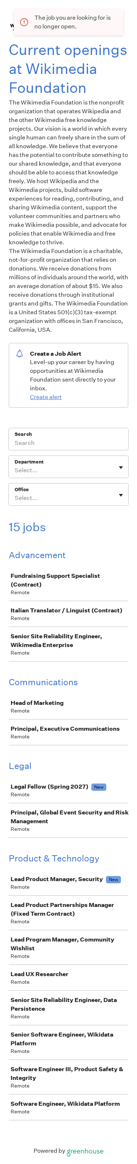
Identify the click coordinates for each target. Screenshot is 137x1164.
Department (29, 462)
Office (22, 489)
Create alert (46, 397)
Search (23, 434)
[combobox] (15, 470)
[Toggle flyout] (121, 467)
